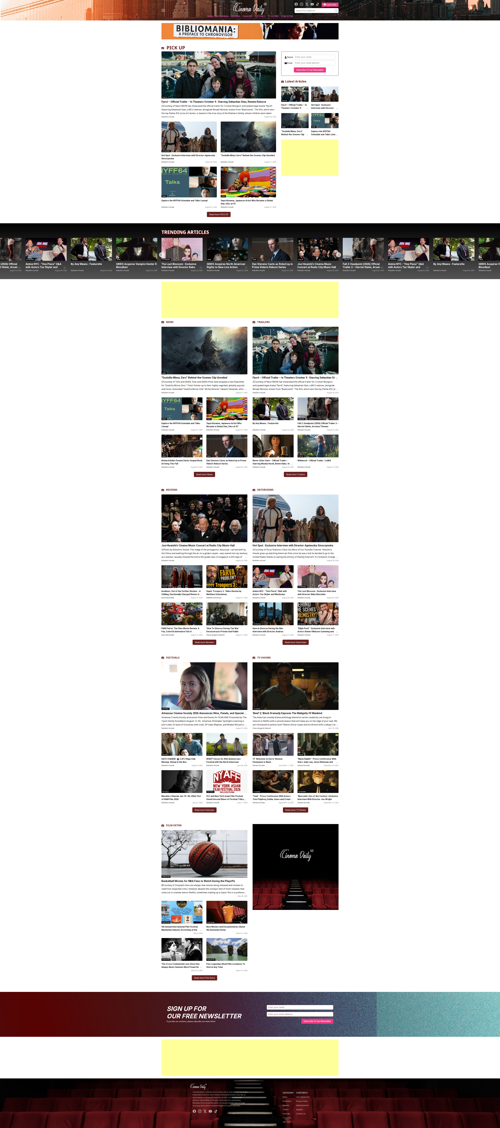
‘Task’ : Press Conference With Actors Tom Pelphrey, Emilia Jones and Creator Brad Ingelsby (272, 799)
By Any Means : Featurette (313, 264)
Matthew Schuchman (213, 598)
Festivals (260, 16)
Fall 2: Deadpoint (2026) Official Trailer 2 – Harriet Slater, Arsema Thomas (226, 267)
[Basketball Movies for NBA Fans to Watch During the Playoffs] (204, 854)
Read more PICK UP (218, 214)
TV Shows (273, 16)
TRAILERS (263, 322)
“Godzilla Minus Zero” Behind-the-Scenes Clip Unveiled (248, 155)
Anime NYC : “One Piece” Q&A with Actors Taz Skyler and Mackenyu (270, 267)
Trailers (247, 16)
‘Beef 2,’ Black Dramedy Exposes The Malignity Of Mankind (287, 713)
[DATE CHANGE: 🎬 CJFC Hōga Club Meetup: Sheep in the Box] (181, 744)
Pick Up (164, 97)
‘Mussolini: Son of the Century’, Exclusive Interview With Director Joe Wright (318, 797)
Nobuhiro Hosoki (167, 117)
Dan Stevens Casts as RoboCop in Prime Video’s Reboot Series (136, 265)
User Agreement (303, 1097)
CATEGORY (288, 1092)
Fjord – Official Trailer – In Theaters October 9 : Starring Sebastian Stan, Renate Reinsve (213, 101)
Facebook (296, 4)
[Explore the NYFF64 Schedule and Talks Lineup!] (189, 182)
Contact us (300, 1113)
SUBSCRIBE (331, 4)
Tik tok (317, 4)
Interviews (222, 16)
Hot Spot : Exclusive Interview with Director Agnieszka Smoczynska (188, 157)
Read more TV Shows (295, 810)
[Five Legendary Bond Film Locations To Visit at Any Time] (226, 949)
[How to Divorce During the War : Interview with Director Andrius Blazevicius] (273, 613)
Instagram (301, 4)
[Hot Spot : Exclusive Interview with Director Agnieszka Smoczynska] (189, 137)
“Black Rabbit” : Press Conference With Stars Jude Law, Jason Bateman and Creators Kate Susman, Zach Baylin (317, 762)
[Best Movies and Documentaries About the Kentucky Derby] (226, 912)
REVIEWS (171, 490)
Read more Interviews (295, 642)
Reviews (235, 16)
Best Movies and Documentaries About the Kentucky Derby (225, 928)
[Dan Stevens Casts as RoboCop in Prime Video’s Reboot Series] (136, 249)
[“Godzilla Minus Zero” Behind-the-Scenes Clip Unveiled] (248, 137)
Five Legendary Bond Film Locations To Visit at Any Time (225, 965)
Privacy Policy (302, 1101)
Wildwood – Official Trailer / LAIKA (314, 460)
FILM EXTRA (174, 825)
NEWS (170, 322)
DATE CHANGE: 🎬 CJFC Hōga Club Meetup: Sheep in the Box (178, 760)
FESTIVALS (173, 657)
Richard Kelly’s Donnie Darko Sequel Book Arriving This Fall (181, 462)
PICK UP (176, 48)
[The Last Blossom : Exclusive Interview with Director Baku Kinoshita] (46, 249)
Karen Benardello (167, 598)
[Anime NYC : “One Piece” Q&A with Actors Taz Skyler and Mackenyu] (272, 249)
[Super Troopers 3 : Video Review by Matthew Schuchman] (226, 576)
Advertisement (302, 1105)
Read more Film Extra (204, 977)
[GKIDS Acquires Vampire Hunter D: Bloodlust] (363, 249)
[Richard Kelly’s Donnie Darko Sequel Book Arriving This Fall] (181, 446)
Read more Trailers (295, 474)
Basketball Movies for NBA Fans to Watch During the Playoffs (198, 881)
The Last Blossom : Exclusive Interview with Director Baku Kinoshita (43, 267)
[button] (338, 254)
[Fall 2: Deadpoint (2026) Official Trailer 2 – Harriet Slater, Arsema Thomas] (227, 249)
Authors (299, 1109)
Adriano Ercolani (259, 765)
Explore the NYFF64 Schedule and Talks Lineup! (184, 200)
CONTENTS (302, 1092)
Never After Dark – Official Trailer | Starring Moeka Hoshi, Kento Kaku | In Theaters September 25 (271, 463)
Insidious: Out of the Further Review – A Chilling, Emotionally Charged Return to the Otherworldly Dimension (181, 594)
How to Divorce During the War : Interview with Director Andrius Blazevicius (268, 631)
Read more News (204, 474)
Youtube (312, 4)
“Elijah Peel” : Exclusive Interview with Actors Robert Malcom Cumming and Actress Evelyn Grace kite (316, 631)
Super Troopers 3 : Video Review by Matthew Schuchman (223, 593)
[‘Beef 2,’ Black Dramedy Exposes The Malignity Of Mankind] (296, 686)
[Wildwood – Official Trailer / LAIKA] (318, 446)
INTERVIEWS (265, 490)
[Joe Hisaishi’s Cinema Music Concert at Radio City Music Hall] (182, 249)
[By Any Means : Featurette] (318, 249)
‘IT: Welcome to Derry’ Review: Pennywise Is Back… (268, 760)
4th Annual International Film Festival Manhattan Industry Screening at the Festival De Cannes (179, 930)
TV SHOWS (264, 657)
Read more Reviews (204, 642)
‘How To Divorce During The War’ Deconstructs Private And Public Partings (222, 631)
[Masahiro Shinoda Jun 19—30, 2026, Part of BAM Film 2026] (181, 781)
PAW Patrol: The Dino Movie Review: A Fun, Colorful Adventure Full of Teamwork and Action (180, 631)
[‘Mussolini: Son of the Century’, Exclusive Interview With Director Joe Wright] (318, 781)
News (210, 16)
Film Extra (287, 16)
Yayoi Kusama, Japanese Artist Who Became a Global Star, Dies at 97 (247, 202)
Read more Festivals (204, 810)
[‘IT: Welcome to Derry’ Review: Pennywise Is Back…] (273, 744)
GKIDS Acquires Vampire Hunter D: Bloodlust (363, 265)
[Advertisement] (310, 157)
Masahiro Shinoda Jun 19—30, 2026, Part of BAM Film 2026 (181, 797)
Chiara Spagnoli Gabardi (215, 635)
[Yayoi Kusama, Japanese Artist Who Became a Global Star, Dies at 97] (248, 182)
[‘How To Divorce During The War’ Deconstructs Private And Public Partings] (226, 613)
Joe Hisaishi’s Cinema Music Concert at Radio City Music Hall (180, 265)
